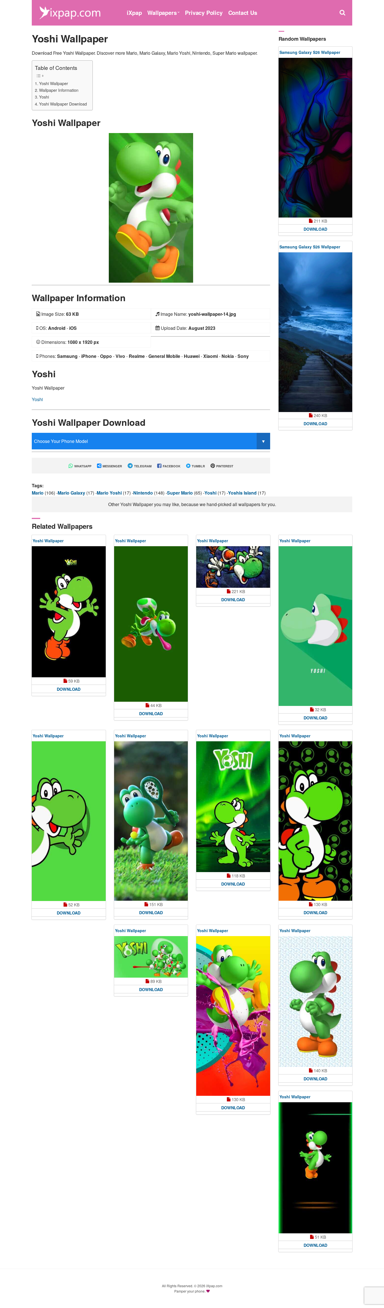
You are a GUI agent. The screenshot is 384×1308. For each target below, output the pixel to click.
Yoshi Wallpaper (53, 83)
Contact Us (242, 12)
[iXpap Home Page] (70, 12)
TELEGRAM (142, 466)
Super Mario (180, 493)
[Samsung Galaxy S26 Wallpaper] (316, 138)
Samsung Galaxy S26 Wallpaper (309, 52)
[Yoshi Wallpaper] (151, 207)
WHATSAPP (82, 466)
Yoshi (44, 97)
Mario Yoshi (110, 493)
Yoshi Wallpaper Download (63, 104)
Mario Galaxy (72, 493)
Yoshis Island (243, 493)
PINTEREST (224, 466)
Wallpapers (162, 12)
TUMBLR (198, 466)
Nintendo (143, 493)
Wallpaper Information (58, 90)
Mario (38, 493)
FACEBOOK (171, 466)
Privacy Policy (203, 12)
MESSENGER (112, 466)
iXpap (134, 12)
